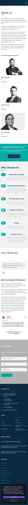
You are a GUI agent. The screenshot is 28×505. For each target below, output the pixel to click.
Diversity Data (4, 428)
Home (2, 8)
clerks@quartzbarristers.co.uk (10, 410)
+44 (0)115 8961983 (8, 407)
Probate (3, 465)
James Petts (5, 105)
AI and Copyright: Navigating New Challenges (10, 441)
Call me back (6, 375)
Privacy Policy (18, 422)
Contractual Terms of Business (20, 426)
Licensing (3, 478)
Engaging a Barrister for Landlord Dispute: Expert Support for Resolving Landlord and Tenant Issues (14, 446)
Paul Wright (5, 77)
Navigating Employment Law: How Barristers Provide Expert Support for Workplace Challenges (13, 452)
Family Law (3, 468)
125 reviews (16, 333)
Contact (3, 422)
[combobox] (14, 358)
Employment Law (4, 470)
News (2, 420)
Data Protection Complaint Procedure (20, 429)
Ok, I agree (13, 497)
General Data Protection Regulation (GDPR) (13, 493)
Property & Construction (6, 473)
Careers (17, 420)
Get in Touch (13, 156)
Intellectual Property (5, 480)
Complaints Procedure (6, 425)
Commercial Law (4, 475)
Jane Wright (5, 132)
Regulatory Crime (5, 483)
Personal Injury (4, 463)
